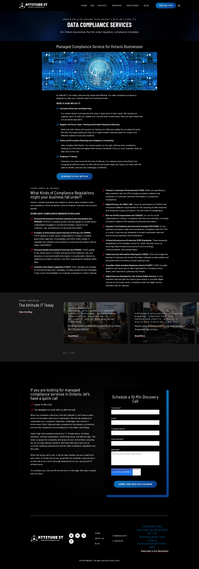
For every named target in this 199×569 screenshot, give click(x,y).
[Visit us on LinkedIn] (77, 535)
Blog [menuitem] (97, 544)
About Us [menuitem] (99, 538)
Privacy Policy (114, 561)
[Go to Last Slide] (65, 353)
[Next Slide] (72, 353)
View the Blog (25, 312)
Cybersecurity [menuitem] (119, 536)
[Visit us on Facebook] (83, 535)
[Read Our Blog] (71, 535)
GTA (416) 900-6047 (152, 526)
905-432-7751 (166, 5)
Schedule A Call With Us (74, 176)
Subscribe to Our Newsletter (155, 551)
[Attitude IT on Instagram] (71, 541)
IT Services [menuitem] (117, 541)
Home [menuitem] (97, 533)
